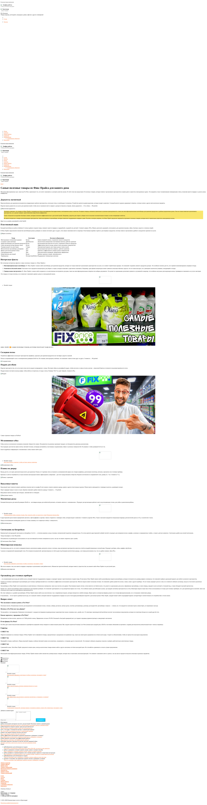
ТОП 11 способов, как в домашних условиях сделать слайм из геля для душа (25, 757)
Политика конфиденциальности (9, 803)
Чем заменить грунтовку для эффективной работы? (15, 740)
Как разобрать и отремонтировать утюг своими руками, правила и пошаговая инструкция (29, 754)
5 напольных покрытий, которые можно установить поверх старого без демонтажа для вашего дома (34, 708)
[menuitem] (5, 19)
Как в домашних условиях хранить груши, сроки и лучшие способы (23, 751)
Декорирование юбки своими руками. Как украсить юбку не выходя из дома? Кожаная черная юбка (31, 515)
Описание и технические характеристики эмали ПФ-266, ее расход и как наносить (27, 748)
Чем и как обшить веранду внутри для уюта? (13, 734)
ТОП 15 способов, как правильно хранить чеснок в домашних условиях (24, 760)
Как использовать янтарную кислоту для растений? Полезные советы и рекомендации (24, 725)
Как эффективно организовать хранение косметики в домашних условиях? (28, 697)
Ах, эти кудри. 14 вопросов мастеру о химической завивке (17, 731)
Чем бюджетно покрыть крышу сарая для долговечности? (16, 728)
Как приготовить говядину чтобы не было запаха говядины (20, 462)
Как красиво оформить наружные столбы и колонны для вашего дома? (23, 563)
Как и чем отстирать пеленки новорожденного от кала (22, 686)
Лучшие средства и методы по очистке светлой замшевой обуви (18, 742)
